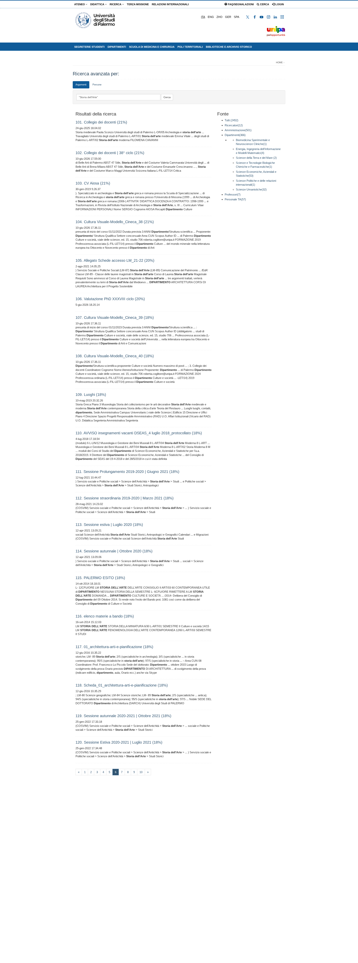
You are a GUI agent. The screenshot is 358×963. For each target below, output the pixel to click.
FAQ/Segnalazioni (240, 4)
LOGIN (279, 4)
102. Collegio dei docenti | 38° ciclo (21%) (110, 153)
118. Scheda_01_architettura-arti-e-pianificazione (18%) (122, 685)
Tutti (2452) (231, 120)
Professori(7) (233, 194)
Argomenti (81, 84)
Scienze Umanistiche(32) (251, 189)
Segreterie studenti (89, 46)
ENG (211, 16)
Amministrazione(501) (238, 130)
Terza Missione (138, 4)
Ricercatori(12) (234, 125)
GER (228, 16)
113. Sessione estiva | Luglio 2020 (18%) (109, 525)
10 (140, 772)
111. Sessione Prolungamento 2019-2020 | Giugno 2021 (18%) (127, 472)
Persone (96, 84)
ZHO (219, 16)
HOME (279, 62)
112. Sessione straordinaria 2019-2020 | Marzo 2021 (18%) (125, 498)
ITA (203, 16)
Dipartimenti (117, 46)
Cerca (264, 4)
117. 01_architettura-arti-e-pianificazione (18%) (114, 647)
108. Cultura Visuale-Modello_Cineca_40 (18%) (115, 356)
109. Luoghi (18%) (91, 395)
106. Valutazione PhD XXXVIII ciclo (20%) (110, 299)
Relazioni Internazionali (170, 4)
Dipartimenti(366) (235, 135)
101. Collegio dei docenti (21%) (101, 122)
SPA (236, 16)
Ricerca (116, 4)
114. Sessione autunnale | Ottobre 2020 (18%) (114, 551)
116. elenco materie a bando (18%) (105, 616)
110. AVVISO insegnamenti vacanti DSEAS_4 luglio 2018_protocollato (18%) (139, 433)
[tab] (81, 84)
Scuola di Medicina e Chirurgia (152, 46)
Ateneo (80, 4)
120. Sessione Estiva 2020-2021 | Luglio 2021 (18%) (119, 742)
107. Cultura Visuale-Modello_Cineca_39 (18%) (115, 317)
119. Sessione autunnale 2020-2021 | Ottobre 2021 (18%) (123, 716)
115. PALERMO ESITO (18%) (100, 578)
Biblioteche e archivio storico (229, 46)
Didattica (97, 4)
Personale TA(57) (235, 199)
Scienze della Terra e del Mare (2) (256, 157)
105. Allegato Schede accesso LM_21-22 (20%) (115, 260)
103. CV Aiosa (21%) (93, 183)
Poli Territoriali (190, 46)
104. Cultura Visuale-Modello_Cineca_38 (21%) (115, 222)
